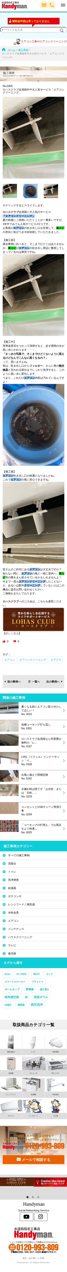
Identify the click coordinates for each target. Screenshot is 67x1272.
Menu (59, 3)
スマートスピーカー (15, 981)
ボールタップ (12, 989)
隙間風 (21, 1004)
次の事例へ (53, 681)
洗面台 (12, 863)
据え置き (44, 989)
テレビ (12, 945)
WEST (36, 974)
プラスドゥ (37, 981)
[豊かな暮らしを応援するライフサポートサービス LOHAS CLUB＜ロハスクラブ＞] (17, 1181)
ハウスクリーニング (20, 937)
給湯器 (12, 887)
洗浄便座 (13, 879)
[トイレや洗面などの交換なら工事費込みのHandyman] (33, 1233)
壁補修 (30, 989)
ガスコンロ (14, 896)
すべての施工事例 (18, 855)
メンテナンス (16, 928)
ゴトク (49, 974)
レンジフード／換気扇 (21, 904)
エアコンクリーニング (32, 659)
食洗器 (12, 953)
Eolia (7, 974)
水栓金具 (13, 912)
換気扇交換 (12, 997)
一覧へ (36, 681)
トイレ (12, 871)
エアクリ (56, 659)
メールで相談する (35, 1160)
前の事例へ (14, 681)
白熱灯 (8, 1004)
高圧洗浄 (37, 1004)
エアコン (9, 659)
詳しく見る (12, 633)
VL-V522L (21, 974)
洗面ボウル (41, 997)
